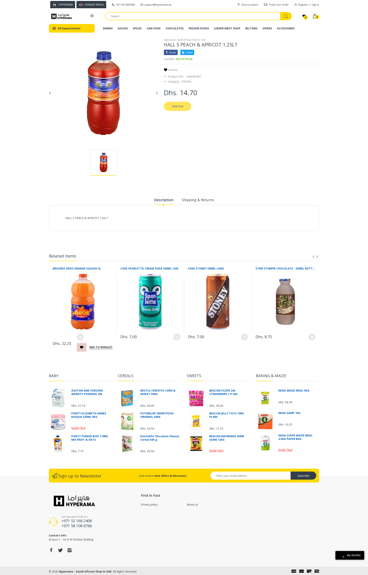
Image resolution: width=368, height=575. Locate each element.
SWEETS (194, 375)
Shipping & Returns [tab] (198, 199)
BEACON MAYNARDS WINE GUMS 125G (226, 438)
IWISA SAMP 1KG (289, 413)
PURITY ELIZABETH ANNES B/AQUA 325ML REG (88, 415)
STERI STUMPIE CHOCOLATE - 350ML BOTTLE (285, 268)
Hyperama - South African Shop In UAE (184, 39)
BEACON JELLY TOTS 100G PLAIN (226, 415)
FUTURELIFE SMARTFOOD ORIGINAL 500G (157, 415)
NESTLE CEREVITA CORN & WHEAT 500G (157, 392)
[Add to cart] (80, 337)
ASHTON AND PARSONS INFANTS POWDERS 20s (87, 392)
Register (303, 4)
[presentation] (313, 256)
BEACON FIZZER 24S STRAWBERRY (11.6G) (223, 392)
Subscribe (303, 476)
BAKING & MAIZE (271, 375)
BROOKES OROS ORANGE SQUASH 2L (77, 268)
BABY (53, 375)
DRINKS (186, 81)
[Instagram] (69, 551)
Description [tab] (163, 199)
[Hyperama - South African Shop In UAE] (61, 16)
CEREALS (125, 375)
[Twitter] (60, 551)
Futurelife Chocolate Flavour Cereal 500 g (159, 438)
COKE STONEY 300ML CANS (206, 268)
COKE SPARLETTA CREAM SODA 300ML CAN (149, 268)
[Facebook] (51, 551)
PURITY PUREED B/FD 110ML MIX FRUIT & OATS (89, 438)
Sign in (315, 4)
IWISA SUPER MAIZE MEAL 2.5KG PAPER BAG (295, 437)
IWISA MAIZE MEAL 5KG (293, 390)
